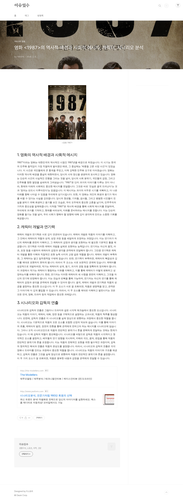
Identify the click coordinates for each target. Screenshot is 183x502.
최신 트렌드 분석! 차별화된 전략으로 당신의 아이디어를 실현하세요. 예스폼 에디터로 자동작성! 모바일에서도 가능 (58, 401)
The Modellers (28, 374)
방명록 (40, 15)
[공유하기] (25, 418)
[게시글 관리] (29, 418)
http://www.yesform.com (31, 391)
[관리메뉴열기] (178, 5)
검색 (160, 6)
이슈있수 (22, 6)
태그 (27, 15)
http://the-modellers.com (31, 370)
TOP (166, 492)
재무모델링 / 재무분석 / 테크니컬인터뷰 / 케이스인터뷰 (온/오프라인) (56, 378)
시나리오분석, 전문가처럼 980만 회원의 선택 (46, 395)
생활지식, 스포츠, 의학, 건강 (30, 448)
